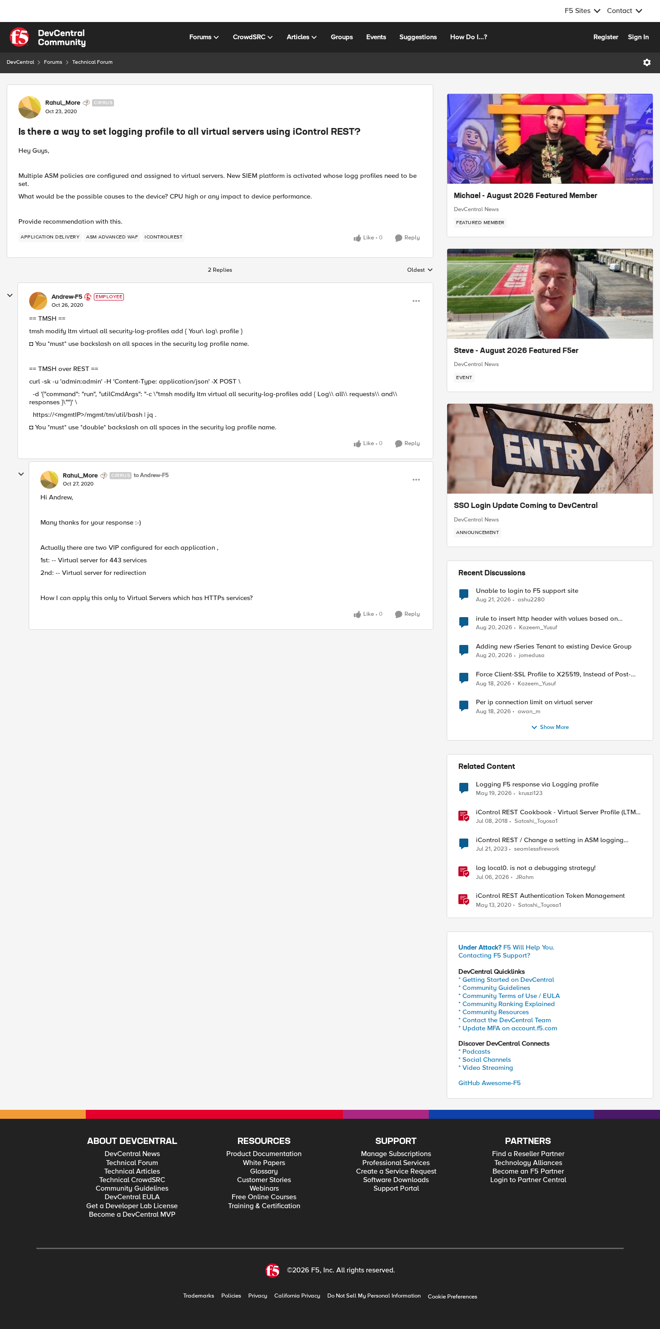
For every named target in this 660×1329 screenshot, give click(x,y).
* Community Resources (493, 1012)
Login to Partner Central (528, 1180)
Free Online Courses (264, 1197)
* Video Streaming (485, 1068)
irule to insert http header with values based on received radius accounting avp (547, 619)
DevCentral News (476, 209)
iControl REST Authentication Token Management (550, 896)
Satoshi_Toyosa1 (536, 821)
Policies (231, 1296)
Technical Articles (132, 1171)
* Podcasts (474, 1051)
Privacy (257, 1296)
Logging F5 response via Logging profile (537, 784)
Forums (53, 62)
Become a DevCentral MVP (132, 1214)
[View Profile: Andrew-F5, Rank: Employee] (38, 301)
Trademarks (198, 1296)
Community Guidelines (132, 1188)
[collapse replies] (9, 295)
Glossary (264, 1171)
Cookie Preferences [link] (452, 1296)
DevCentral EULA (132, 1197)
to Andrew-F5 (151, 475)
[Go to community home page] (47, 37)
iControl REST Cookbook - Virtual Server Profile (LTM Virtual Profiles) (556, 812)
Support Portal (396, 1188)
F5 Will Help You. (506, 947)
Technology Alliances (528, 1163)
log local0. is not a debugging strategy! (536, 868)
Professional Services (396, 1163)
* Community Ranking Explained (506, 1004)
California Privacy (297, 1296)
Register (606, 37)
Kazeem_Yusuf (538, 627)
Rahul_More (62, 102)
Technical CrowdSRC (132, 1180)
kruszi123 (530, 793)
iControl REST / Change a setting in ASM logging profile (550, 840)
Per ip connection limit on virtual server (534, 702)
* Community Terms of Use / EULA (509, 996)
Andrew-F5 (67, 296)
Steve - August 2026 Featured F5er (516, 351)
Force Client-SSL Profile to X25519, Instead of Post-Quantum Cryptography (553, 674)
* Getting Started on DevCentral (506, 980)
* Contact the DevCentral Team (504, 1020)
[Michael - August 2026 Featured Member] (550, 139)
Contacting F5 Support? (494, 955)
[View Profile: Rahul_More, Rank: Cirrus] (29, 107)
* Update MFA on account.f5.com (507, 1028)
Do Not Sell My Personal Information (374, 1296)
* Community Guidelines (494, 988)
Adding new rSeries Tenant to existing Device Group (554, 646)
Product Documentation (264, 1154)
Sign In (638, 37)
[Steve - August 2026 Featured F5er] (550, 294)
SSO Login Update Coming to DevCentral (526, 506)
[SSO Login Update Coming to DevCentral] (550, 449)
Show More (554, 727)
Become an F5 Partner (528, 1171)
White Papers (264, 1163)
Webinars (264, 1188)
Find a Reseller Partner (528, 1154)
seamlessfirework (536, 849)
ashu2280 (531, 599)
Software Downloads (396, 1180)
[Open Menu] (647, 62)
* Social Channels (484, 1059)
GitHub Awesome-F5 (489, 1083)
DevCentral (20, 62)
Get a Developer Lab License (132, 1206)
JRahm (525, 877)
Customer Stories (264, 1180)
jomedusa (532, 655)
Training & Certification (264, 1206)
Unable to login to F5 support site (527, 591)
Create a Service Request (396, 1171)
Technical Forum (92, 62)
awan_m (529, 711)
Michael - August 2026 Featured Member (526, 196)
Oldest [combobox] (420, 270)
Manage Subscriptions (396, 1154)
